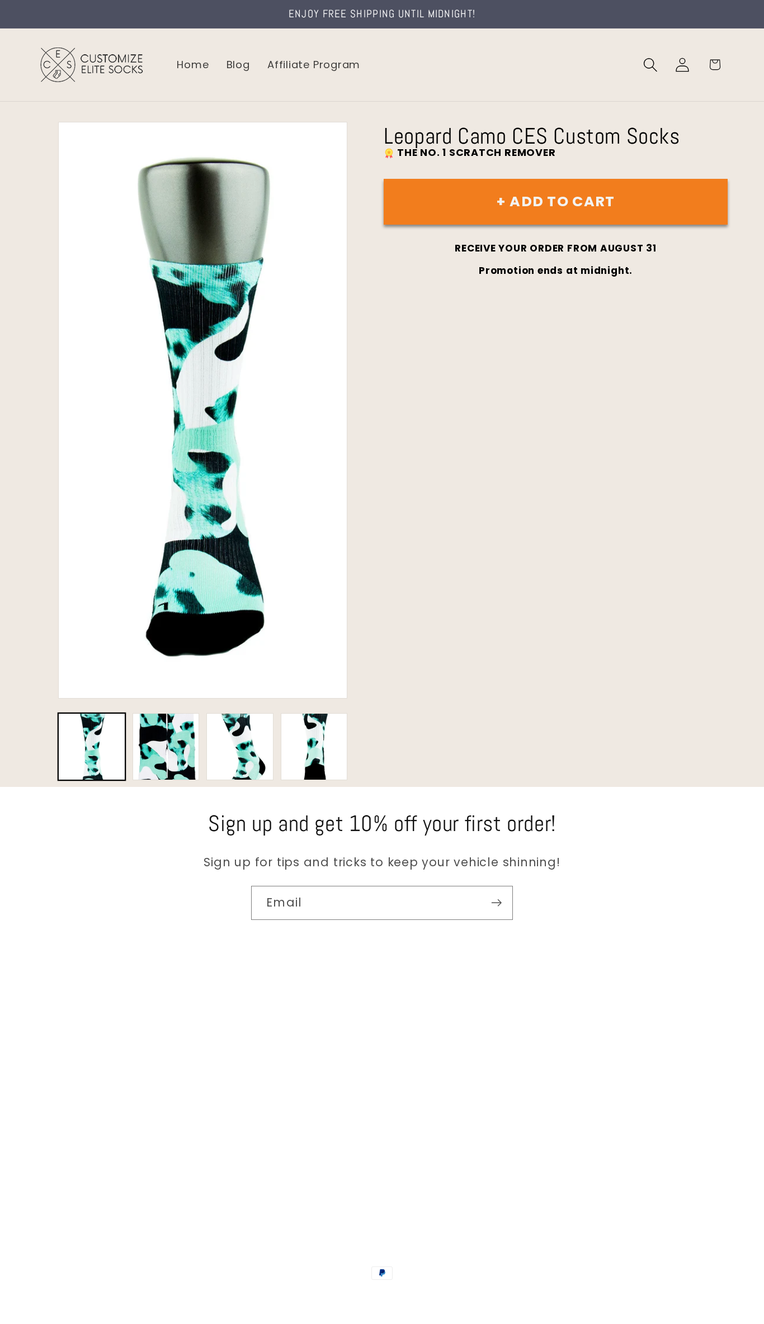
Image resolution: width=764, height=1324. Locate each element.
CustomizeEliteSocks (326, 1297)
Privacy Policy (73, 1185)
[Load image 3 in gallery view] (239, 746)
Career (55, 1067)
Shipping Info (71, 1090)
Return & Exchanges (90, 1138)
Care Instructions (83, 1161)
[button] (651, 64)
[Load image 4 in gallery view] (314, 746)
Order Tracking (76, 1114)
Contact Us (67, 1043)
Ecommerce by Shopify (468, 1297)
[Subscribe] (496, 903)
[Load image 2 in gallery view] (166, 746)
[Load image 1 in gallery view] (91, 746)
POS (384, 1297)
